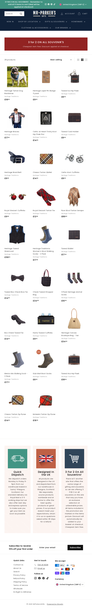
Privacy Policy (19, 575)
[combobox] (14, 13)
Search (16, 572)
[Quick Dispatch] (17, 458)
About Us (17, 568)
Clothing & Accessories (35, 28)
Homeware (77, 21)
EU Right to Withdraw (22, 592)
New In (10, 21)
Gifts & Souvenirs (55, 21)
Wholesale (18, 589)
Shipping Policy (20, 582)
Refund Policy (19, 578)
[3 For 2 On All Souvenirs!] (74, 458)
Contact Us (18, 565)
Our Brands (62, 28)
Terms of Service (20, 585)
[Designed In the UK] (46, 458)
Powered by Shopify (55, 604)
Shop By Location (28, 21)
